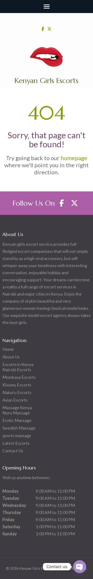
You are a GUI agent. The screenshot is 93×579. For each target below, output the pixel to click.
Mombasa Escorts (19, 377)
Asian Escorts (15, 400)
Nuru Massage (16, 412)
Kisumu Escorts (16, 384)
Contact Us (12, 450)
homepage (74, 157)
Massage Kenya (17, 407)
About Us (11, 356)
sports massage (16, 435)
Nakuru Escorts (16, 392)
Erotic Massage (16, 420)
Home (8, 349)
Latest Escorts (16, 443)
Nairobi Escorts (16, 369)
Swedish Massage (19, 428)
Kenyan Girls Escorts (46, 80)
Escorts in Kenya (17, 364)
